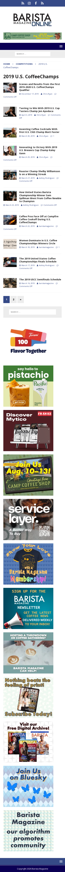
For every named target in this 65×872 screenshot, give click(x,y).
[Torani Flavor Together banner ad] (28, 360)
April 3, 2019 (27, 115)
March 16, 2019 (28, 283)
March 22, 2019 (28, 226)
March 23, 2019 (12, 205)
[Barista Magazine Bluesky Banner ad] (28, 804)
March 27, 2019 (28, 178)
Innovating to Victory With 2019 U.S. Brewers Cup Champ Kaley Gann (38, 150)
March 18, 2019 (28, 247)
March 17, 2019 (28, 265)
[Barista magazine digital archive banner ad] (28, 760)
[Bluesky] (23, 3)
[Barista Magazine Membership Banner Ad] (28, 582)
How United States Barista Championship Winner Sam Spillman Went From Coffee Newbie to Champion (40, 197)
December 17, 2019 (30, 94)
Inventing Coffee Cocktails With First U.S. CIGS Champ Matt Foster (39, 130)
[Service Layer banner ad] (28, 538)
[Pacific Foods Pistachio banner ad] (28, 404)
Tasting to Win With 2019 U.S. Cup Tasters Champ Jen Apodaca (39, 110)
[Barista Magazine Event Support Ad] (28, 671)
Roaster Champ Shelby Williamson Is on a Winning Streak (39, 173)
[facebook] (36, 3)
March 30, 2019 (28, 136)
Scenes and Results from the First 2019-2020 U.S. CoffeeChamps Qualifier (39, 87)
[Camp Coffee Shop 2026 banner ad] (32, 37)
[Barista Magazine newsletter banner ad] (28, 627)
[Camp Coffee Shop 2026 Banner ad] (28, 493)
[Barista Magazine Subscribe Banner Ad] (28, 715)
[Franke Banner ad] (28, 449)
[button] (60, 46)
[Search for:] (32, 53)
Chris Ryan (47, 94)
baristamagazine (46, 226)
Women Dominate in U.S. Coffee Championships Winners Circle (38, 242)
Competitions (24, 63)
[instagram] (29, 3)
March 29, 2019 (28, 157)
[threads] (42, 3)
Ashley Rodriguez (46, 178)
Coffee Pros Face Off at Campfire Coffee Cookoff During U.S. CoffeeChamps (38, 219)
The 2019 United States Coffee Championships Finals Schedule (37, 260)
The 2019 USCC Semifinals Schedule (40, 279)
